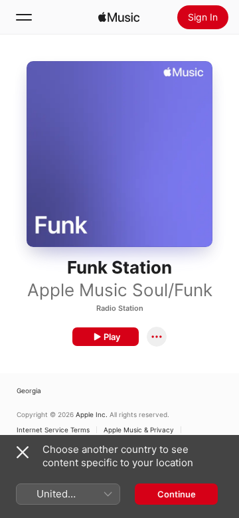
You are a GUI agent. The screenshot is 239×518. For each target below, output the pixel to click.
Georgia (29, 390)
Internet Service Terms (53, 429)
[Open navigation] (24, 17)
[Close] (23, 452)
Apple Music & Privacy (139, 429)
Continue (176, 494)
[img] (118, 17)
